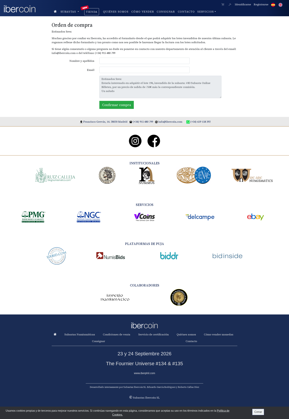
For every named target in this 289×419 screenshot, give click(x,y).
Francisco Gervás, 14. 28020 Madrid (105, 121)
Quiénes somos (116, 11)
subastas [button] (69, 11)
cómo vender (142, 11)
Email (90, 70)
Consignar (166, 11)
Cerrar (258, 411)
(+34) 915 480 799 (143, 121)
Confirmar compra (116, 105)
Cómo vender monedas (218, 334)
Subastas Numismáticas (79, 334)
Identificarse (243, 4)
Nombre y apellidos (81, 61)
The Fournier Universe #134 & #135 (144, 363)
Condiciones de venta (116, 334)
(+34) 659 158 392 (200, 121)
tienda (92, 12)
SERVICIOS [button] (205, 11)
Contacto (186, 11)
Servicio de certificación (153, 334)
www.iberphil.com (144, 373)
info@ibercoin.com (170, 121)
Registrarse (261, 4)
